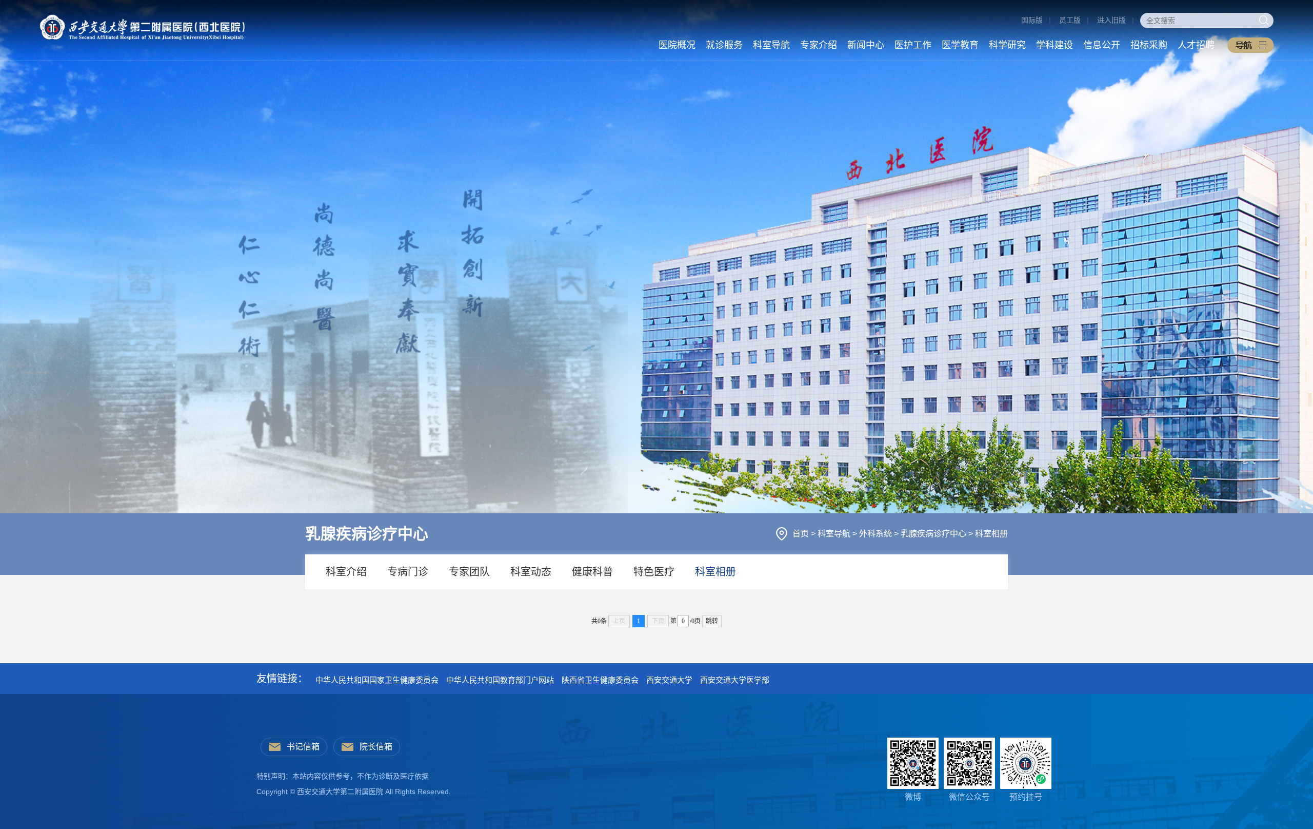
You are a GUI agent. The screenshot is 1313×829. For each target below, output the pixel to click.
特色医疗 (653, 571)
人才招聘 (1196, 45)
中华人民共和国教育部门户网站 (500, 680)
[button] (1250, 45)
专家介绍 (818, 45)
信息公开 (1101, 45)
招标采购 (1148, 45)
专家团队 (469, 571)
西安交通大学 (669, 680)
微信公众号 (969, 797)
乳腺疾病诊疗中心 (934, 533)
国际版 (1032, 20)
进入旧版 (1111, 20)
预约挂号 (1025, 797)
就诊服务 (724, 45)
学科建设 (1054, 45)
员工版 (1070, 20)
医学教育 (960, 45)
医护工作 (912, 45)
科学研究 (1007, 45)
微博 (913, 797)
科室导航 (771, 45)
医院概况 (677, 45)
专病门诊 (407, 571)
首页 (801, 533)
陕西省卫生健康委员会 (600, 680)
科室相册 (991, 533)
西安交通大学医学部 (734, 680)
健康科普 (592, 571)
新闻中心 (865, 45)
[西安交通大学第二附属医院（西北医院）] (142, 19)
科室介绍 (346, 571)
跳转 (712, 621)
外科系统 (876, 533)
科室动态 (530, 571)
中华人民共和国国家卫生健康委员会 (377, 680)
